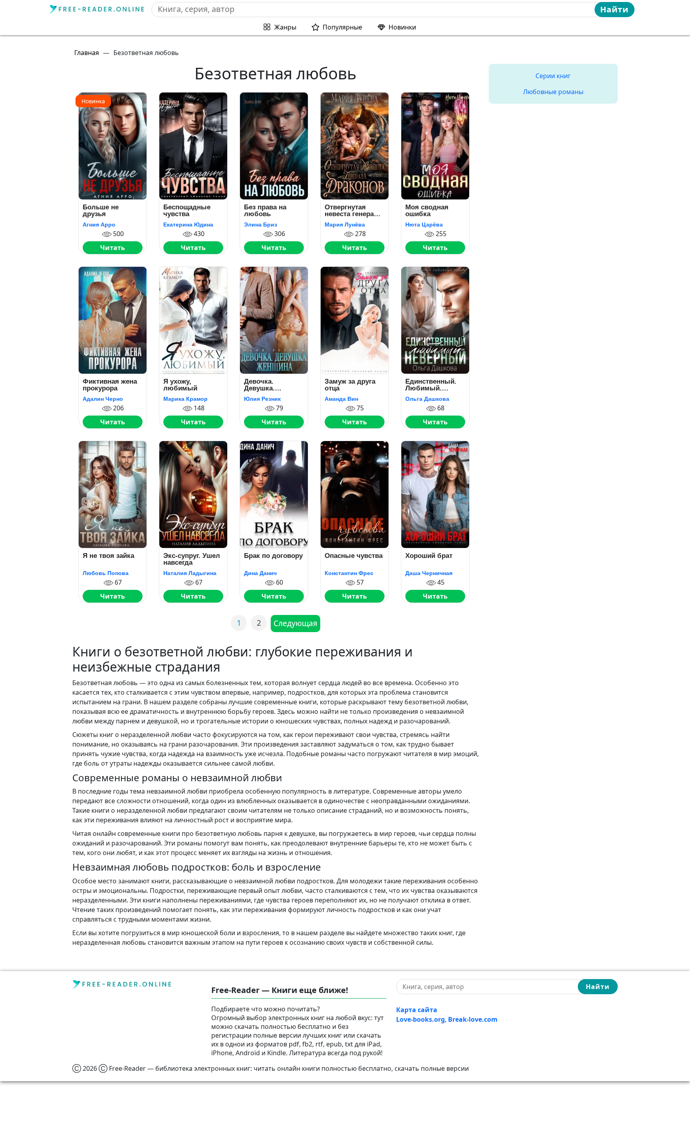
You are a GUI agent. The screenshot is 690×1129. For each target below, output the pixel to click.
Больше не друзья (101, 211)
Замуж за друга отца (350, 385)
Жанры (285, 27)
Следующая (295, 623)
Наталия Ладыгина (189, 573)
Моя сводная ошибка (426, 211)
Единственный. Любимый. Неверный (430, 385)
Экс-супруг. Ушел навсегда (191, 559)
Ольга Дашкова (427, 399)
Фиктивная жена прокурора (110, 385)
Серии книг (553, 75)
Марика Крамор (185, 399)
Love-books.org (420, 1019)
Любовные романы (553, 91)
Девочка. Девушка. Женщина (259, 385)
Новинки (402, 27)
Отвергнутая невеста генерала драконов (353, 211)
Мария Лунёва (345, 224)
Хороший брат (428, 556)
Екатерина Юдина (188, 224)
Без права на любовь (265, 211)
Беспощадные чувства (186, 211)
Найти (614, 9)
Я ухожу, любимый (180, 385)
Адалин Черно (103, 399)
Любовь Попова (106, 573)
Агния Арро (99, 224)
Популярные (342, 27)
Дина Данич (260, 573)
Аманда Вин (341, 399)
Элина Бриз (260, 224)
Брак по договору (273, 556)
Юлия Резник (262, 399)
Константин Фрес (349, 573)
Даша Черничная (428, 573)
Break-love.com (473, 1019)
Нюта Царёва (424, 224)
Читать (112, 247)
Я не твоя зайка (108, 556)
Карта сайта (416, 1009)
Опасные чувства (354, 556)
